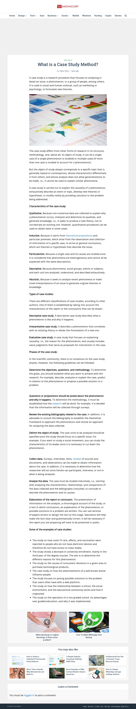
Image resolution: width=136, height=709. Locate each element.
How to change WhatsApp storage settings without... (113, 671)
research (57, 403)
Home (12, 15)
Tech (32, 15)
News (85, 706)
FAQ (102, 706)
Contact (97, 706)
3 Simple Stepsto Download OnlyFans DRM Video (74, 659)
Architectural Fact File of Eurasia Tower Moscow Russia (114, 659)
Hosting (98, 15)
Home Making (115, 706)
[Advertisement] (68, 37)
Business (52, 15)
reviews (77, 458)
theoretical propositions (79, 235)
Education (68, 60)
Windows (86, 15)
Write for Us (125, 706)
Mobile (76, 15)
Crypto (108, 15)
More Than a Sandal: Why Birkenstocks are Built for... (35, 671)
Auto (42, 15)
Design (21, 15)
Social (64, 15)
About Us (91, 706)
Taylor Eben (64, 71)
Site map (107, 706)
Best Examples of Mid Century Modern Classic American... (75, 671)
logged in (29, 695)
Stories (118, 15)
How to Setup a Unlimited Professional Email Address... (36, 659)
